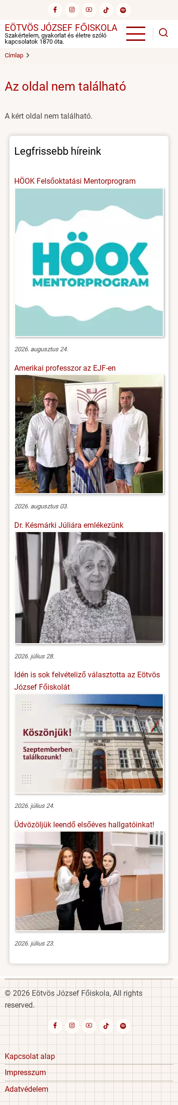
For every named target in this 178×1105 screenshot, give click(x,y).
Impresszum (25, 1072)
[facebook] (55, 10)
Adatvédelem (26, 1089)
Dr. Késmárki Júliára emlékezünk (68, 525)
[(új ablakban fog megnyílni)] (106, 10)
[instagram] (72, 10)
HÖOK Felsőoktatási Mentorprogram (75, 181)
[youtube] (89, 10)
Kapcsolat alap (30, 1056)
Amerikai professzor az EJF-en (65, 368)
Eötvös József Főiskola (61, 27)
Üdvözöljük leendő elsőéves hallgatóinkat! (84, 824)
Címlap (14, 55)
